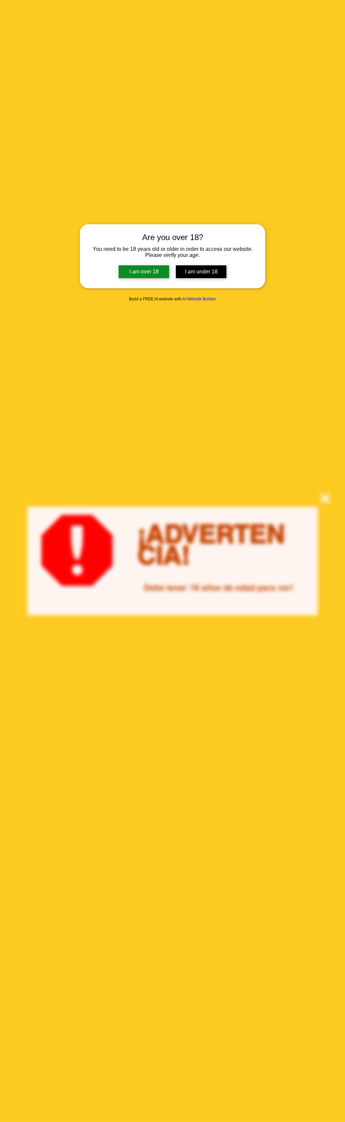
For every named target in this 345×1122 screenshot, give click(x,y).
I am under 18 (201, 271)
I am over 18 (144, 271)
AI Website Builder (199, 299)
